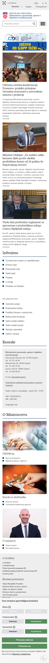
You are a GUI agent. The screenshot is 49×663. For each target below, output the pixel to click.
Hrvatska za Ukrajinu (15, 286)
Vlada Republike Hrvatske (13, 584)
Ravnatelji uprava (12, 548)
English (28, 7)
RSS (36, 3)
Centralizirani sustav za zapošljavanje (22, 261)
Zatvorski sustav (13, 304)
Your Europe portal (10, 595)
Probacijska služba (14, 308)
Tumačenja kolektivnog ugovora (18, 504)
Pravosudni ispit (13, 269)
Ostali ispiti (10, 273)
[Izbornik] (43, 23)
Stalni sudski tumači (14, 325)
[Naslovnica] (25, 15)
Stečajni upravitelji (14, 329)
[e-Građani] (13, 3)
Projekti (9, 278)
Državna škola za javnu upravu (15, 586)
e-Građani (7, 563)
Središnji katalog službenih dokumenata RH (20, 571)
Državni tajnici (11, 545)
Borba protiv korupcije (15, 317)
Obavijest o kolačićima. (21, 654)
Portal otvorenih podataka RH (14, 568)
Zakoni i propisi (12, 334)
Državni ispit (11, 265)
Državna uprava (12, 502)
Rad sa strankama (13, 458)
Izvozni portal (8, 574)
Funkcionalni (8, 617)
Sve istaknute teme (10, 299)
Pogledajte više (12, 405)
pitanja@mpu (17, 377)
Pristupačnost (41, 7)
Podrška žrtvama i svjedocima (19, 312)
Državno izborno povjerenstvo (14, 592)
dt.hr (24, 377)
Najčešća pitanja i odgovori (16, 461)
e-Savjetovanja (8, 565)
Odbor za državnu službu (12, 589)
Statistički (7, 627)
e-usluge (9, 282)
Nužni (5, 607)
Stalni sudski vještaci (15, 321)
